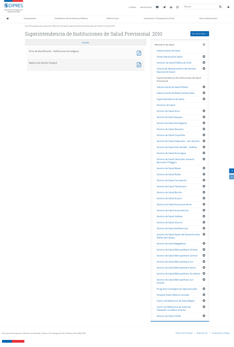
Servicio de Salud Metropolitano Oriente (177, 249)
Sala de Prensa (146, 7)
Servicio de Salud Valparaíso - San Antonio (178, 141)
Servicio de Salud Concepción (172, 180)
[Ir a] (139, 53)
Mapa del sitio (202, 333)
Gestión (85, 42)
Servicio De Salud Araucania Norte (174, 204)
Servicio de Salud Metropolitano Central (177, 255)
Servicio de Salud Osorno (169, 222)
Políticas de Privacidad (184, 333)
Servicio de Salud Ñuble (169, 174)
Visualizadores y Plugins (221, 333)
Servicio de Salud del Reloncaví (172, 228)
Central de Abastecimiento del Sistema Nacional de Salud (176, 70)
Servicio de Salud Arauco (169, 198)
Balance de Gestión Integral (139, 64)
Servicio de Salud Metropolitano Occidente (178, 273)
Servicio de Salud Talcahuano (171, 186)
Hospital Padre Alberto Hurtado (173, 294)
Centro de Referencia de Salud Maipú (175, 300)
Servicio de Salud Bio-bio (169, 192)
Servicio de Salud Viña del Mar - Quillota (177, 147)
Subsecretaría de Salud (168, 50)
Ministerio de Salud (60, 26)
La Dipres (132, 7)
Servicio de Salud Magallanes (171, 243)
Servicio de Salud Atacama (170, 129)
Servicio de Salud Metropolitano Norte (176, 267)
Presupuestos (30, 18)
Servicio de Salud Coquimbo (171, 135)
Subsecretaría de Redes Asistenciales (175, 93)
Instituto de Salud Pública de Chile (174, 62)
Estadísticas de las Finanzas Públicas (71, 18)
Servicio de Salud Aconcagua (171, 153)
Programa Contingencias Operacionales (177, 288)
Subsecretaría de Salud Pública (172, 87)
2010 (113, 26)
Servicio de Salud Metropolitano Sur (175, 261)
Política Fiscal (113, 18)
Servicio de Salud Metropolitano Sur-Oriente (175, 281)
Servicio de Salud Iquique (169, 117)
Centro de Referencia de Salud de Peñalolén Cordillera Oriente (174, 308)
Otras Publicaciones (208, 18)
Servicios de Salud (166, 105)
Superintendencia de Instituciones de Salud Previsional (89, 26)
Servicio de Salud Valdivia (169, 216)
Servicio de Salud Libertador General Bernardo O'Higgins (175, 161)
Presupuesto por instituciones (41, 26)
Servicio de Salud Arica (168, 111)
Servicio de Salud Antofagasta (172, 123)
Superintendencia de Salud (170, 99)
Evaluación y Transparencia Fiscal (159, 18)
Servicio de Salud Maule (169, 168)
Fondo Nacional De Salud (169, 56)
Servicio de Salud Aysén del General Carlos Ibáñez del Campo (178, 236)
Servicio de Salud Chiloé (169, 316)
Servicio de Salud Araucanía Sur (173, 210)
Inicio (27, 26)
